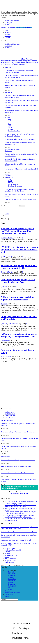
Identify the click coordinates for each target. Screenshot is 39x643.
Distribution (8, 92)
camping (10, 182)
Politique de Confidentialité (13, 550)
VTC (9, 120)
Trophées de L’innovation (12, 592)
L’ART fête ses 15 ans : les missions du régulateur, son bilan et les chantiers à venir (19, 249)
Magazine (7, 591)
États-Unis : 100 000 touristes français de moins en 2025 (21, 169)
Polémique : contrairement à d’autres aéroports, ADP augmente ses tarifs (19, 335)
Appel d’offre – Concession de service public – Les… (17, 466)
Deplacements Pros (10, 558)
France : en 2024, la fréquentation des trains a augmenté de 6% (19, 266)
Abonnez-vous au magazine (24, 27)
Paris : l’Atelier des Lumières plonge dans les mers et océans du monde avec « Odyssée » (20, 505)
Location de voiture (14, 131)
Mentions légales (10, 548)
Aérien (10, 127)
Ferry (10, 124)
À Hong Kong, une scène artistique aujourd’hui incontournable (17, 298)
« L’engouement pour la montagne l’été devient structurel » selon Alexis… (19, 71)
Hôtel (10, 181)
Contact (7, 596)
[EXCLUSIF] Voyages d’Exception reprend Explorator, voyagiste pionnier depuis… (21, 76)
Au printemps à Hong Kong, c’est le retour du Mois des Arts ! (18, 280)
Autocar (10, 129)
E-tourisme (8, 175)
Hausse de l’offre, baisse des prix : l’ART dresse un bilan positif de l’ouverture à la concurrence (17, 231)
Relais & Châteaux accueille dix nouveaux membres (20, 199)
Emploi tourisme (9, 562)
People (10, 589)
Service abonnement (11, 555)
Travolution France (10, 560)
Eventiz (7, 557)
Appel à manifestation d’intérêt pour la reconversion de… (18, 460)
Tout (9, 119)
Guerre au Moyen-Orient (12, 149)
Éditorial (10, 582)
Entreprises (11, 580)
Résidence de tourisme (15, 186)
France (7, 174)
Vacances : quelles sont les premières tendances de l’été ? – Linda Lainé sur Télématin (21, 502)
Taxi (9, 122)
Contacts (7, 552)
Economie (11, 572)
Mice (9, 587)
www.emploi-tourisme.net (10, 488)
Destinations (8, 151)
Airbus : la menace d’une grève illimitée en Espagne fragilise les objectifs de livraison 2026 (20, 512)
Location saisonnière (14, 184)
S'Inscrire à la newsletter (8, 27)
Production (8, 67)
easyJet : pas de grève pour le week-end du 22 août (20, 139)
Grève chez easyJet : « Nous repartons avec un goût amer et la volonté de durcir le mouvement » (19, 527)
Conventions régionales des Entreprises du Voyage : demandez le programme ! (20, 96)
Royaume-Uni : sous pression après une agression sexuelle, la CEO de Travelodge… (19, 190)
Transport (7, 117)
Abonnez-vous (9, 594)
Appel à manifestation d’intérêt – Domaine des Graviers (17, 473)
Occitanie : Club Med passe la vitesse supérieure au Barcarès (19, 532)
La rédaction (8, 22)
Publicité (7, 24)
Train (9, 126)
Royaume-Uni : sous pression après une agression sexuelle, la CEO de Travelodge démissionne (19, 516)
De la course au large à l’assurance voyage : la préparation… (19, 432)
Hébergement (9, 177)
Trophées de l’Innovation (12, 21)
